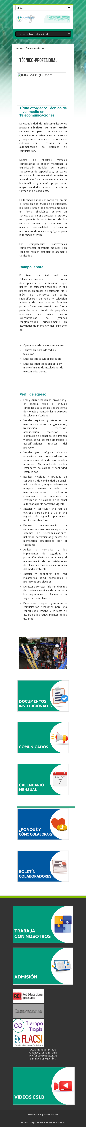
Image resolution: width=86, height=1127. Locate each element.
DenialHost (52, 1114)
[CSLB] (43, 19)
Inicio (18, 48)
